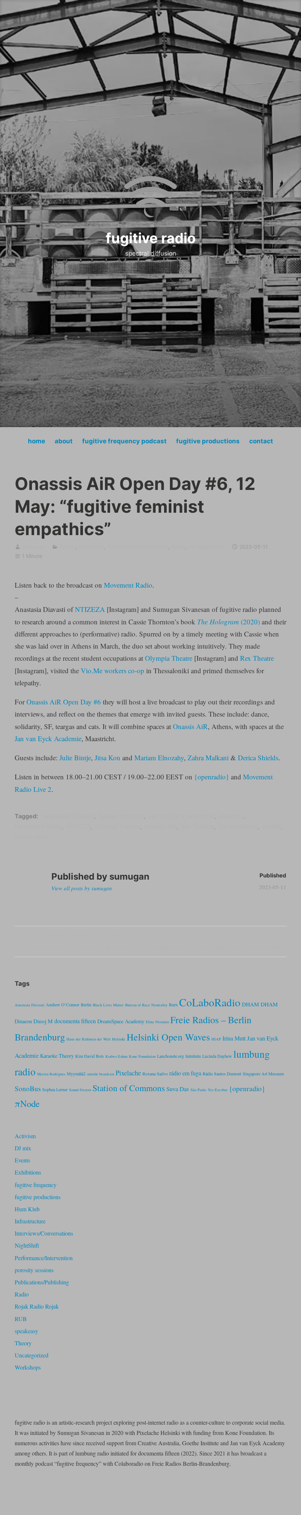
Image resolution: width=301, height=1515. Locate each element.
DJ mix (23, 1148)
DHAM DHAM (260, 1004)
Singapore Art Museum (263, 1073)
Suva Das (177, 1089)
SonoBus (28, 1088)
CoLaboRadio (209, 1002)
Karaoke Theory (57, 1055)
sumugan (33, 547)
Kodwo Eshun (116, 1056)
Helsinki (118, 1039)
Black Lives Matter (108, 1004)
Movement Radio (128, 584)
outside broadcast (100, 1073)
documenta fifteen (75, 1021)
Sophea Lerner (55, 1089)
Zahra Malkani (208, 757)
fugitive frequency (36, 1184)
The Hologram (238, 826)
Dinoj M (43, 1021)
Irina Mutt (234, 1038)
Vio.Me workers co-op (112, 670)
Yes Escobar (218, 1089)
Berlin (86, 1004)
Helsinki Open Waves (168, 1036)
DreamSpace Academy (120, 1021)
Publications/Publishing (42, 1282)
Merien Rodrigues (51, 1073)
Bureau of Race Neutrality (146, 1004)
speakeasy (26, 1331)
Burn (173, 1004)
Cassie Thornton (121, 816)
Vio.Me (271, 826)
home (36, 441)
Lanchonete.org (170, 1056)
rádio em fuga (185, 1073)
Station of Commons (129, 1088)
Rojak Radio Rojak (37, 1306)
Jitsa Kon (107, 757)
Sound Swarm (80, 1089)
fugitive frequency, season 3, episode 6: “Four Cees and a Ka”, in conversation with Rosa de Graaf (154, 949)
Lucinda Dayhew (217, 1056)
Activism (25, 1136)
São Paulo (198, 1089)
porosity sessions (34, 1270)
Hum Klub (27, 1209)
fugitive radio (151, 238)
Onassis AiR (190, 726)
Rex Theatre (257, 658)
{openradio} (211, 776)
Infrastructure (30, 1221)
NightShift (27, 1245)
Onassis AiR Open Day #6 (63, 701)
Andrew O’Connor (62, 1004)
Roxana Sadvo (155, 1073)
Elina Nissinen (157, 1021)
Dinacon (23, 1021)
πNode (27, 1103)
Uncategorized (206, 547)
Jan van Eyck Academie (48, 738)
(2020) (228, 621)
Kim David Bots (89, 1056)
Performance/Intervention (137, 547)
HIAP (216, 1039)
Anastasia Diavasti (68, 816)
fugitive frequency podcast (124, 441)
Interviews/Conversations (44, 1233)
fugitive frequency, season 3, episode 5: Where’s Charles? (96, 936)
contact (261, 441)
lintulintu (193, 1056)
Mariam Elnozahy (159, 757)
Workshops (28, 1367)
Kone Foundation (142, 1056)
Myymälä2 (76, 1073)
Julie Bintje (75, 757)
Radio (178, 547)
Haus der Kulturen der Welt (88, 1039)
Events (67, 547)
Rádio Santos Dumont (222, 1073)
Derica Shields (258, 757)
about (64, 441)
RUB (21, 1319)
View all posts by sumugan (81, 888)
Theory (23, 1343)
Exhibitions (91, 547)
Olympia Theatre (168, 658)
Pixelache (128, 1072)
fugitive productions (208, 441)
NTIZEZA (90, 609)
